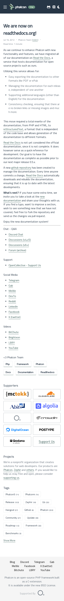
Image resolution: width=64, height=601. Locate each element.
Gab (11, 285)
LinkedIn (13, 306)
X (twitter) (14, 317)
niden (35, 39)
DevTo (12, 296)
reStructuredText (13, 129)
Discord (24, 562)
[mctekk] (17, 394)
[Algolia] (47, 406)
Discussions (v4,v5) (20, 240)
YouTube (13, 348)
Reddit (12, 301)
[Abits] (17, 406)
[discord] (54, 7)
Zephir (17, 470)
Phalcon (7, 470)
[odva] (17, 418)
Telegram (14, 280)
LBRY (12, 343)
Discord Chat (16, 234)
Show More (9, 540)
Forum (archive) (17, 250)
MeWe (12, 291)
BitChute (14, 332)
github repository (21, 168)
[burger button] (5, 7)
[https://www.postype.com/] (47, 430)
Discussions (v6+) (19, 245)
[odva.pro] (41, 593)
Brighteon (14, 337)
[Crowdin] (47, 418)
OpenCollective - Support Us (25, 265)
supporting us (11, 478)
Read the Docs (41, 58)
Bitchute (19, 570)
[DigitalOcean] (17, 430)
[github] (48, 7)
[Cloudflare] (47, 394)
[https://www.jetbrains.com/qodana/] (17, 441)
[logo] (17, 7)
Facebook (14, 312)
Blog (12, 562)
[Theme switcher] (59, 7)
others (30, 470)
